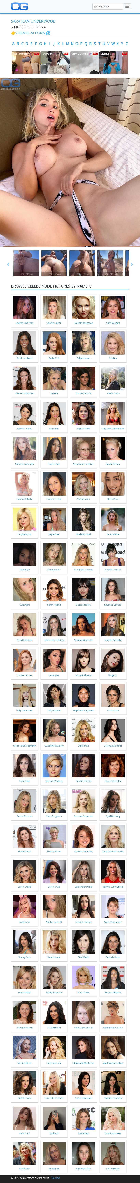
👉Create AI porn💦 (30, 32)
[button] (8, 264)
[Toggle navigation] (127, 6)
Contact (56, 1177)
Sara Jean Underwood (33, 21)
